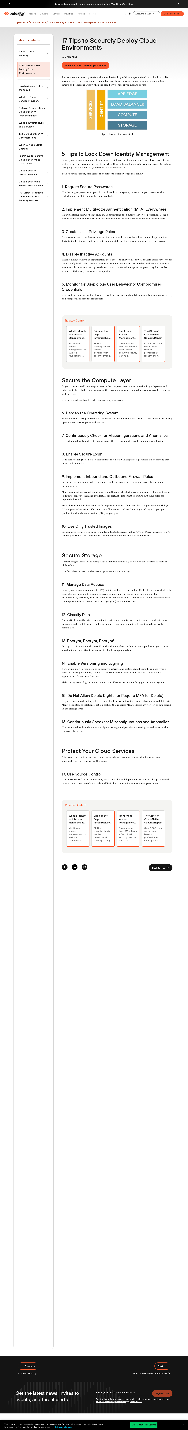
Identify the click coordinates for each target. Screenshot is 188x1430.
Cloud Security (38, 22)
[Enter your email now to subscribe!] (122, 1394)
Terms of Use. (136, 1402)
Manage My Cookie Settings (144, 1425)
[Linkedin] (74, 867)
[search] (125, 14)
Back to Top (158, 868)
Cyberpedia (22, 22)
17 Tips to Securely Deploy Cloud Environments (91, 22)
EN (130, 13)
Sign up (160, 1393)
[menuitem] (15, 14)
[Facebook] (65, 867)
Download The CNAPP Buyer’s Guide (85, 65)
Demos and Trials (172, 14)
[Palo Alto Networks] (14, 14)
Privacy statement (63, 1427)
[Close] (184, 1425)
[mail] (84, 867)
